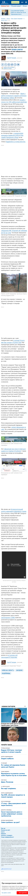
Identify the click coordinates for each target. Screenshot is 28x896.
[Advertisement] (14, 160)
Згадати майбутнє (7, 758)
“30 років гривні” (16, 6)
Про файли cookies (6, 892)
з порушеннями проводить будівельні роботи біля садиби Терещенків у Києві (12, 135)
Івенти (3, 832)
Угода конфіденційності (7, 837)
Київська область (8, 670)
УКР (22, 2)
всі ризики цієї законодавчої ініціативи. (9, 656)
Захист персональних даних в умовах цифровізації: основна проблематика (11, 814)
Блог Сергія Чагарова (16, 18)
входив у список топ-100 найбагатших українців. (14, 101)
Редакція (3, 833)
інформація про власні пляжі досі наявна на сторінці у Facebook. (13, 450)
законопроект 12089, (8, 618)
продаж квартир (17, 49)
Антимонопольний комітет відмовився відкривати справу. (13, 510)
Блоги (8, 18)
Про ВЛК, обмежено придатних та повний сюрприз (13, 796)
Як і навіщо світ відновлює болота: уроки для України (13, 766)
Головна (3, 18)
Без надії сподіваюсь (8, 788)
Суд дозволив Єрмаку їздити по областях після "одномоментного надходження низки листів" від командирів (18, 14)
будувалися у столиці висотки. (16, 142)
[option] (14, 12)
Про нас (3, 828)
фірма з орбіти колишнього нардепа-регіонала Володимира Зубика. (13, 96)
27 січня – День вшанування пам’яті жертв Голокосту (13, 804)
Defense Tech (5, 6)
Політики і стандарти (6, 835)
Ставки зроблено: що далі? (10, 822)
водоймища (6, 673)
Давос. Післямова (7, 782)
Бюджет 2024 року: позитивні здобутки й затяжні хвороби (11, 751)
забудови (19, 670)
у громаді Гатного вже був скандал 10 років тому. (13, 341)
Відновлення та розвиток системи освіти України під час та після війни (14, 774)
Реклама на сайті (5, 830)
